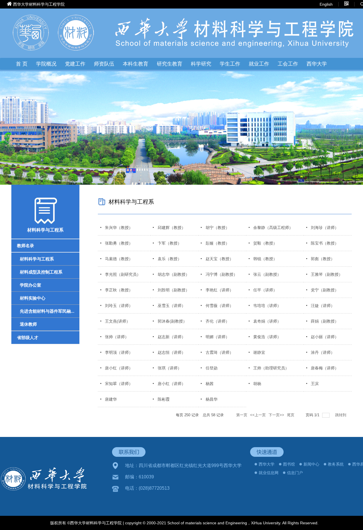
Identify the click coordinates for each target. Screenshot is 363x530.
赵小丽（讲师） (325, 337)
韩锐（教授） (265, 258)
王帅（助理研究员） (271, 368)
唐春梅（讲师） (325, 368)
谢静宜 (259, 352)
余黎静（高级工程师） (273, 227)
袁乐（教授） (170, 258)
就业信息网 (268, 472)
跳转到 (341, 415)
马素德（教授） (119, 258)
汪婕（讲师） (323, 305)
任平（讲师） (265, 290)
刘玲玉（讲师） (119, 305)
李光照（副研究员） (123, 274)
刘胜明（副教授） (173, 290)
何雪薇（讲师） (219, 305)
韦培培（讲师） (267, 305)
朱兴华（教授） (119, 227)
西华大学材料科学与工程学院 (39, 4)
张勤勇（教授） (119, 243)
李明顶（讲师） (119, 352)
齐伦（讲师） (217, 321)
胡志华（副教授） (173, 274)
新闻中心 (311, 464)
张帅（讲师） (117, 337)
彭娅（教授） (217, 243)
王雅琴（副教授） (327, 274)
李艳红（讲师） (219, 290)
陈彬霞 (164, 399)
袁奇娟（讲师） (267, 321)
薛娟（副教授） (325, 321)
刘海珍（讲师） (325, 227)
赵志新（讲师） (171, 337)
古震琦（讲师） (219, 352)
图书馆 (289, 464)
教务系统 (336, 464)
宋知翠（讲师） (119, 383)
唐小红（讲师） (119, 368)
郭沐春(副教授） (172, 321)
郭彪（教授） (323, 258)
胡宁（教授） (217, 227)
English (326, 4)
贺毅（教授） (265, 243)
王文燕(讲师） (117, 321)
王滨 (315, 383)
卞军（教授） (170, 243)
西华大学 (317, 64)
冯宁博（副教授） (221, 274)
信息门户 (295, 472)
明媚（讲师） (217, 337)
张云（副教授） (267, 274)
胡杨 (257, 383)
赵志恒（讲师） (171, 352)
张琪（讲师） (170, 368)
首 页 (22, 64)
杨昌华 (212, 399)
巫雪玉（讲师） (171, 305)
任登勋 (212, 368)
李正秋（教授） (119, 290)
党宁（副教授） (325, 290)
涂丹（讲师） (323, 352)
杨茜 (210, 383)
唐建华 (111, 399)
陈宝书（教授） (325, 243)
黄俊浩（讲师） (267, 337)
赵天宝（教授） (219, 258)
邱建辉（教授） (171, 227)
